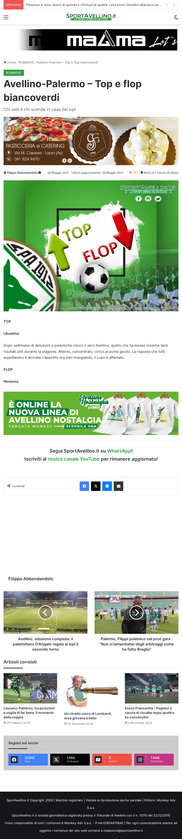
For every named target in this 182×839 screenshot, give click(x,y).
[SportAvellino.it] (91, 17)
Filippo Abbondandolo (22, 172)
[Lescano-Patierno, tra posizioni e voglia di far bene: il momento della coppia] (30, 688)
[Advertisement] (91, 535)
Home (11, 62)
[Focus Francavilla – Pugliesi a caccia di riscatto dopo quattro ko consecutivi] (151, 688)
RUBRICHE (26, 62)
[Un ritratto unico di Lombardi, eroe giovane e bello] (91, 691)
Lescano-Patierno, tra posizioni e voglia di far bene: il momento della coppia (29, 712)
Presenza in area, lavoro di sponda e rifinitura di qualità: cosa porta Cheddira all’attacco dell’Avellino (99, 5)
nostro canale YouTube (74, 459)
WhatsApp (119, 451)
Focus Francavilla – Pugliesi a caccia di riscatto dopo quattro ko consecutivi (149, 712)
